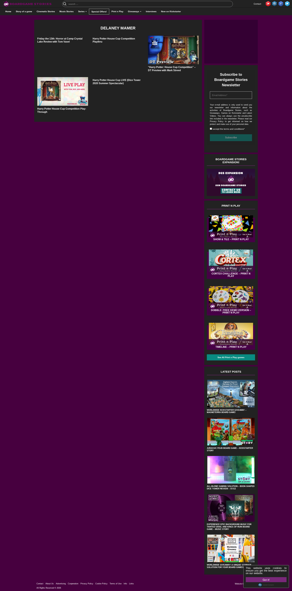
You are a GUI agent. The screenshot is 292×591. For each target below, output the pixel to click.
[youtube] (268, 3)
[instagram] (274, 3)
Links (131, 583)
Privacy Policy (216, 121)
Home (8, 11)
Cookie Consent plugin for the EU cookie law (266, 585)
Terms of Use (116, 583)
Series (81, 11)
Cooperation (73, 583)
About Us (49, 583)
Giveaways (134, 11)
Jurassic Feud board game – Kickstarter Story (230, 449)
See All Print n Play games (230, 357)
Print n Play (117, 11)
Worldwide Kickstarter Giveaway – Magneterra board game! (226, 411)
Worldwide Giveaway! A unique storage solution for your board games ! (229, 566)
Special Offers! (99, 11)
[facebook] (280, 3)
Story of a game (24, 11)
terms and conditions (234, 129)
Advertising (61, 583)
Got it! (266, 580)
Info (125, 583)
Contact (257, 4)
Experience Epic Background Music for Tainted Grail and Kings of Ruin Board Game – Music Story (229, 526)
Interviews (151, 11)
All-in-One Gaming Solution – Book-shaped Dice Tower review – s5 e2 (230, 487)
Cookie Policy (101, 583)
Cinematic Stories (46, 11)
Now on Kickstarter (171, 11)
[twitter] (287, 3)
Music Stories (66, 11)
